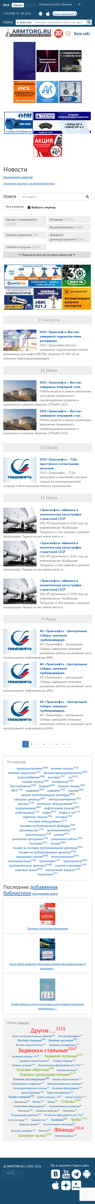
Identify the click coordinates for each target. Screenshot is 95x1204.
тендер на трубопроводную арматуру (47, 852)
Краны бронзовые (32, 1092)
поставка (63, 817)
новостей (19, 762)
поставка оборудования (47, 821)
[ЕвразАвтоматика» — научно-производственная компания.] (47, 298)
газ (73, 777)
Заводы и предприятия (21, 221)
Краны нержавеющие (60, 1092)
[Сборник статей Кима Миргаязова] (47, 914)
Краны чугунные (75, 1097)
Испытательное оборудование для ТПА (60, 1065)
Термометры (39, 1120)
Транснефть (49, 861)
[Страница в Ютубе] (66, 1173)
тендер (58, 843)
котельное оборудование (57, 803)
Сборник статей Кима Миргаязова (47, 928)
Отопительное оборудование (29, 1106)
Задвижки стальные (47, 1050)
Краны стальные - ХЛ (49, 1097)
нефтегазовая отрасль (62, 808)
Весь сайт (82, 33)
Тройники (59, 1120)
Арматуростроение (32, 768)
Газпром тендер (71, 786)
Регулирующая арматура (26, 1115)
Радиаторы (70, 1110)
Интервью (61, 219)
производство (31, 830)
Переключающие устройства (65, 1106)
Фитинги (45, 1130)
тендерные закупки (32, 856)
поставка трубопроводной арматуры (47, 826)
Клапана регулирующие (31, 1079)
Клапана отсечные (67, 1070)
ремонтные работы (67, 839)
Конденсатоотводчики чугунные (31, 1088)
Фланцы (69, 1129)
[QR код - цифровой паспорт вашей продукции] (77, 298)
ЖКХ (17, 790)
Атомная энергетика (24, 773)
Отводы (71, 1101)
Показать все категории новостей (47, 255)
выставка (56, 777)
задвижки (56, 790)
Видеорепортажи (66, 227)
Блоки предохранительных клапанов (34, 1036)
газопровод (62, 781)
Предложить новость (18, 177)
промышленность (61, 830)
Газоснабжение (23, 786)
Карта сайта (81, 1165)
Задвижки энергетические (34, 1060)
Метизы (38, 1101)
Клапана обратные (35, 1069)
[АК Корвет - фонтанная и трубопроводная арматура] (47, 92)
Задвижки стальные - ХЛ (26, 1056)
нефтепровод (27, 812)
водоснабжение (31, 777)
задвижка (35, 790)
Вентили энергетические (31, 1045)
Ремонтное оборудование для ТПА (64, 1115)
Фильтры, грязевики (23, 1130)
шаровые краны (28, 870)
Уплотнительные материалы (59, 1124)
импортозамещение (65, 799)
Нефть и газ (69, 812)
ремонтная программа (30, 839)
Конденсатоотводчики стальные (65, 1083)
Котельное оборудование (67, 1088)
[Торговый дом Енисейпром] (33, 275)
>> (69, 744)
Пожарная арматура (48, 1110)
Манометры (21, 1101)
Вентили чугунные (63, 1040)
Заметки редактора (22, 235)
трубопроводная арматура (30, 865)
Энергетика (47, 874)
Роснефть (38, 843)
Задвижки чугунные (63, 1055)
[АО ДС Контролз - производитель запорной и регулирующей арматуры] (47, 61)
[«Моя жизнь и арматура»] (47, 949)
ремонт (61, 834)
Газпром (47, 786)
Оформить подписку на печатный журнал (29, 183)
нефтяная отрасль (37, 817)
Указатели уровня (29, 1124)
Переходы (25, 1110)
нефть (49, 812)
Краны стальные (21, 1097)
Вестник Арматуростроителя (65, 773)
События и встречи (23, 247)
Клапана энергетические (67, 1079)
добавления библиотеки (30, 890)
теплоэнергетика (22, 861)
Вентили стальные (32, 1040)
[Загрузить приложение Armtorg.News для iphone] (55, 1184)
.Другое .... (48, 1030)
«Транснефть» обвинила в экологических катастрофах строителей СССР (60, 514)
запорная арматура (30, 799)
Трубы (78, 1119)
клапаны (26, 803)
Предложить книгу (45, 894)
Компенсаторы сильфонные (28, 1083)
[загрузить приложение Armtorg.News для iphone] (47, 13)
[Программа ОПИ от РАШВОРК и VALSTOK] (47, 146)
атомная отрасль (64, 768)
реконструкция (38, 834)
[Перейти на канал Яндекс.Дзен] (66, 1184)
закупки (76, 790)
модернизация (28, 808)
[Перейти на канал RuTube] (76, 1184)
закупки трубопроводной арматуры (47, 795)
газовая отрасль (35, 781)
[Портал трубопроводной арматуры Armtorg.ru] (28, 33)
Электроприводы (66, 1135)
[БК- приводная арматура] (24, 92)
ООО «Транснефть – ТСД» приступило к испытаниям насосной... (59, 463)
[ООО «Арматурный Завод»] (24, 61)
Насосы (52, 1101)
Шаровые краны (35, 1135)
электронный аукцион (62, 870)
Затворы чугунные (23, 1065)
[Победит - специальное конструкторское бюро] (70, 61)
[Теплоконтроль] (70, 92)
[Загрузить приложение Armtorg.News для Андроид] (86, 1173)
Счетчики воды (18, 1120)
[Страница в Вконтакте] (55, 1173)
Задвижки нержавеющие (64, 1045)
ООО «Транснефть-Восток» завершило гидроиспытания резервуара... (60, 336)
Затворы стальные (64, 1060)
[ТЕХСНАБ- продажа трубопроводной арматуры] (62, 123)
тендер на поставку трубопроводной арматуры (48, 848)
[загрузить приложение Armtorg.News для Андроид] (40, 13)
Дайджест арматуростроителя (67, 237)
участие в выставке (70, 865)
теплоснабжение (65, 856)
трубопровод (75, 861)
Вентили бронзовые (70, 1036)
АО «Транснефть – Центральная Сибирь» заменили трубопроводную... (63, 635)
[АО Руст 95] (76, 275)
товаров (23, 1023)
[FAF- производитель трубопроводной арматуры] (18, 123)
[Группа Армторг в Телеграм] (76, 1173)
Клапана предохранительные (47, 1074)
